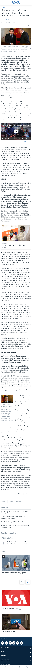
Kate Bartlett (6, 19)
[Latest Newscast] (4, 667)
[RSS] (17, 643)
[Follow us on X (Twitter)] (6, 643)
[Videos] (12, 667)
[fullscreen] (29, 138)
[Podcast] (21, 643)
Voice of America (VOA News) (12, 128)
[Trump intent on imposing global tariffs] (16, 563)
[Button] (28, 26)
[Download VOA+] (16, 622)
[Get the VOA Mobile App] (16, 598)
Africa (3, 7)
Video (4, 552)
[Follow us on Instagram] (13, 643)
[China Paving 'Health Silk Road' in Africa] (16, 233)
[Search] (27, 667)
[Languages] (19, 667)
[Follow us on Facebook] (2, 643)
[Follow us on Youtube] (10, 643)
